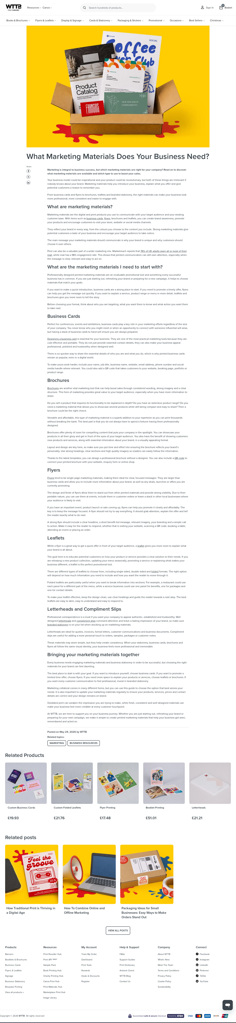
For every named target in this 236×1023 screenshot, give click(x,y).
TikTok (203, 976)
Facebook (205, 954)
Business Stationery (15, 981)
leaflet (140, 546)
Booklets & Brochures (16, 959)
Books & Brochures (17, 20)
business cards (95, 218)
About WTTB (164, 954)
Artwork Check (127, 970)
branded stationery (57, 625)
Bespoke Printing (13, 987)
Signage (9, 976)
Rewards (85, 970)
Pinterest (204, 970)
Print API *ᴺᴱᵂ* (50, 959)
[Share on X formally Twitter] (28, 177)
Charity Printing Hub (53, 976)
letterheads (64, 621)
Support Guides (127, 959)
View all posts (118, 930)
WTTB (22, 1016)
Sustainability (164, 987)
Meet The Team (165, 965)
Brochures (53, 388)
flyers (107, 218)
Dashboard (86, 959)
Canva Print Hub (51, 981)
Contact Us (125, 981)
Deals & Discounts (90, 976)
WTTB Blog (125, 976)
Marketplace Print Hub (54, 992)
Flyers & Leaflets (44, 20)
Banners (9, 954)
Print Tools (86, 965)
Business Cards (13, 965)
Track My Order (89, 954)
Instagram (204, 959)
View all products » (14, 992)
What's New (164, 959)
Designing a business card (62, 339)
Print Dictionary (127, 965)
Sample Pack (49, 965)
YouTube (204, 981)
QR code (179, 458)
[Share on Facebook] (28, 171)
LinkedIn (204, 965)
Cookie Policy (164, 981)
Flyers (50, 478)
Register (85, 981)
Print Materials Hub (52, 987)
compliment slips (86, 621)
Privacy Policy (164, 976)
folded (154, 571)
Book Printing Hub (52, 970)
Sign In (210, 7)
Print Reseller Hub (52, 954)
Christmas (215, 20)
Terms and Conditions (168, 970)
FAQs (122, 954)
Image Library (50, 997)
